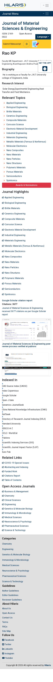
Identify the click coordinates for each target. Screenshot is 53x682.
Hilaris (47, 665)
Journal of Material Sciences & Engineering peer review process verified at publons (26, 345)
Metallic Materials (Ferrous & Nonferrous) (26, 141)
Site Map (6, 631)
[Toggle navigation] (45, 5)
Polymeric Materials (16, 167)
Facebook (9, 640)
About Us (6, 608)
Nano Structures (14, 163)
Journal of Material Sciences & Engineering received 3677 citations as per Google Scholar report (24, 311)
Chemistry (7, 544)
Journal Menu (10, 13)
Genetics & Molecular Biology (16, 554)
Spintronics (11, 180)
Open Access (8, 613)
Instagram (9, 653)
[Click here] (15, 5)
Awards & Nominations (26, 185)
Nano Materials (13, 154)
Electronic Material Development (21, 128)
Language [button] (42, 37)
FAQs (4, 626)
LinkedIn (8, 649)
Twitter (7, 644)
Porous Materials (14, 172)
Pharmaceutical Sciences (14, 576)
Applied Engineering (15, 103)
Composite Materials (16, 120)
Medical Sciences (10, 565)
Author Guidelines (10, 590)
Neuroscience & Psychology (15, 570)
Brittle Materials (14, 111)
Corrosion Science (15, 124)
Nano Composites (15, 150)
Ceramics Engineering (16, 116)
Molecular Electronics (16, 146)
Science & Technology (12, 581)
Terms (5, 622)
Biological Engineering (16, 107)
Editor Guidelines (10, 595)
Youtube (9, 658)
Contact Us (7, 617)
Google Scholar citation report (17, 300)
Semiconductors (14, 176)
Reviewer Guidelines (12, 599)
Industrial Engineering (16, 133)
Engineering (7, 549)
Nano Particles (13, 159)
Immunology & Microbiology (15, 560)
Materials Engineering (16, 137)
